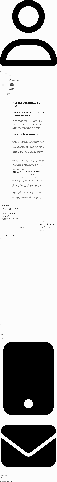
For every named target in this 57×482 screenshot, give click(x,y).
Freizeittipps (7, 211)
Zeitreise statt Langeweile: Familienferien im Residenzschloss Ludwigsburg (47, 224)
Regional (45, 221)
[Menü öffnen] (3, 85)
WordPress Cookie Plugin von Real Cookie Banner (8, 481)
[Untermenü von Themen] (10, 75)
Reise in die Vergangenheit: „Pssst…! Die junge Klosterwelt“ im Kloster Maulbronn (10, 215)
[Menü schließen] (6, 73)
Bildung (3, 211)
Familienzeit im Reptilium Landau (28, 223)
